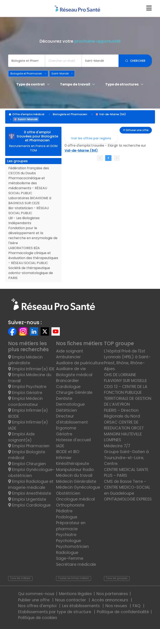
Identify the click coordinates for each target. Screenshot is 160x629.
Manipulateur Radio (75, 469)
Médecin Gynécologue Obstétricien (78, 490)
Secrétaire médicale (76, 564)
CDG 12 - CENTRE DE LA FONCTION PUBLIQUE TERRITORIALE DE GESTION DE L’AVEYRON (127, 395)
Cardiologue (68, 386)
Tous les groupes (117, 578)
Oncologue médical (75, 499)
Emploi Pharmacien (30, 446)
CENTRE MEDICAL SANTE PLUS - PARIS (126, 472)
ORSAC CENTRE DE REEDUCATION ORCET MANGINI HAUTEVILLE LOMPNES (124, 431)
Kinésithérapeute (72, 463)
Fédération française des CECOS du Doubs (28, 170)
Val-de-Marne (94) (112, 114)
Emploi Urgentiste (28, 499)
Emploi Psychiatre (28, 386)
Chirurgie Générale (74, 392)
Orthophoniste (70, 505)
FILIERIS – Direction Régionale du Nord (122, 413)
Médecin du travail (74, 475)
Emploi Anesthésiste (31, 493)
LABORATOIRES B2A (24, 248)
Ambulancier (68, 357)
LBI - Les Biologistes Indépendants (24, 220)
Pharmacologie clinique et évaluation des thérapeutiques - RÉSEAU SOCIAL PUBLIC (33, 258)
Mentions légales (75, 594)
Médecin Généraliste (76, 481)
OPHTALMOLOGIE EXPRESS (128, 499)
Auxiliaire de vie (71, 369)
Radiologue (67, 552)
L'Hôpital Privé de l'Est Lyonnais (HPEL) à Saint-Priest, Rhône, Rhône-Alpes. (127, 360)
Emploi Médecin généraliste (25, 360)
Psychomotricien (72, 546)
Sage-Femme (69, 558)
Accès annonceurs (110, 600)
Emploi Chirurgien (28, 464)
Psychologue (68, 541)
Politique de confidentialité (123, 612)
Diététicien (66, 410)
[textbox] (26, 60)
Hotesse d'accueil (73, 440)
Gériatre (64, 434)
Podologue (66, 517)
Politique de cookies (37, 617)
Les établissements (81, 606)
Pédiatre (64, 511)
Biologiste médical (74, 375)
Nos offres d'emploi (38, 606)
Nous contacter (71, 600)
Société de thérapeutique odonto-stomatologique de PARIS (30, 273)
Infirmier (64, 458)
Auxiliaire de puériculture (80, 363)
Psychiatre (66, 535)
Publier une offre (34, 600)
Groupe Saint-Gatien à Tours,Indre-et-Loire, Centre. (126, 457)
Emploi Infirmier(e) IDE (32, 369)
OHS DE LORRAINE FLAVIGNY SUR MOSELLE (125, 378)
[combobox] (26, 60)
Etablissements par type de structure (55, 612)
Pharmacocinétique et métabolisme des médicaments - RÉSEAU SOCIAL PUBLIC (27, 185)
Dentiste (64, 398)
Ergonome (66, 428)
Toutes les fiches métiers (73, 578)
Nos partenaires (112, 594)
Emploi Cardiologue (31, 505)
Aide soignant (69, 351)
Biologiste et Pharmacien (70, 114)
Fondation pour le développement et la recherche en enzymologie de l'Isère (33, 235)
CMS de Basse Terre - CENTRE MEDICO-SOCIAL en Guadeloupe (127, 487)
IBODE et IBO (67, 452)
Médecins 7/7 (117, 446)
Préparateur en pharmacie (70, 526)
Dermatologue (70, 404)
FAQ (137, 606)
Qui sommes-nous (36, 594)
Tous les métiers (20, 578)
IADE (60, 446)
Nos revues (116, 606)
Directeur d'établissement (72, 419)
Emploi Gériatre (26, 392)
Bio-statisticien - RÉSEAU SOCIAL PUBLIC (28, 210)
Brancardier (67, 380)
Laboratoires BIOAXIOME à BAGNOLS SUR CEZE (29, 200)
